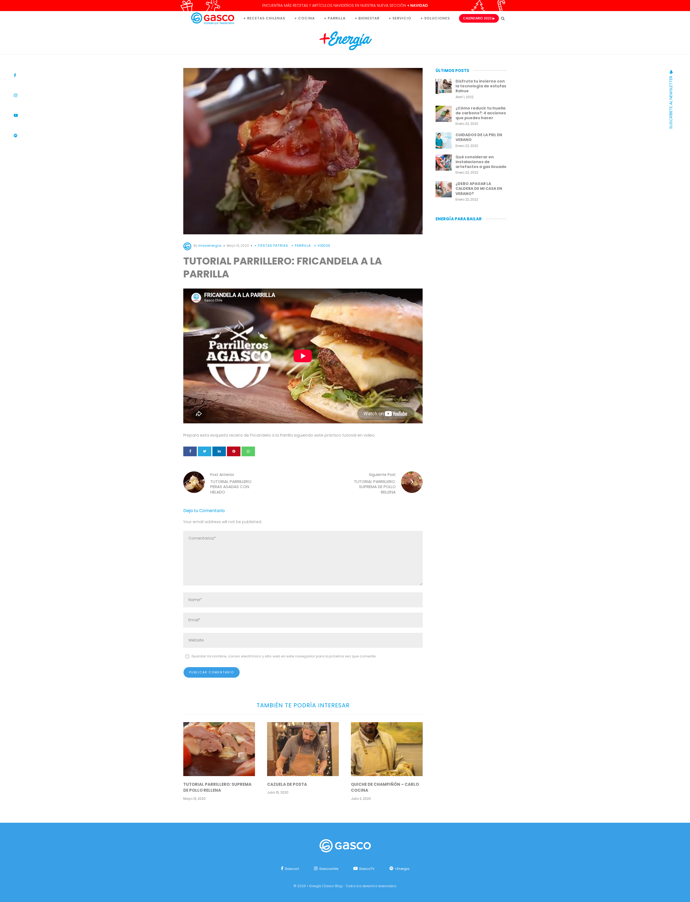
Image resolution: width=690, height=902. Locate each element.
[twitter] (204, 451)
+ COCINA (304, 18)
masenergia (210, 245)
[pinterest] (233, 451)
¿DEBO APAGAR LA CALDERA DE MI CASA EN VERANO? (479, 188)
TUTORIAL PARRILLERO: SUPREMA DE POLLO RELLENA (217, 787)
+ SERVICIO (400, 18)
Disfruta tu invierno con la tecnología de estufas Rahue (481, 86)
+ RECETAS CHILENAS (264, 18)
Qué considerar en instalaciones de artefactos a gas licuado (481, 161)
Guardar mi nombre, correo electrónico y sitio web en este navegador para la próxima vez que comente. (284, 656)
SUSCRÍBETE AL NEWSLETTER (671, 102)
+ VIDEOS (322, 245)
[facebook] (190, 451)
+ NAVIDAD (417, 5)
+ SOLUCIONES (435, 18)
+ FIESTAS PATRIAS (271, 245)
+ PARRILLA (335, 18)
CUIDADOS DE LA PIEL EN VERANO (479, 137)
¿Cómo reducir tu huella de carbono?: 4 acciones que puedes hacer (481, 113)
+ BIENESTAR (367, 18)
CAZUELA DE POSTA (287, 784)
